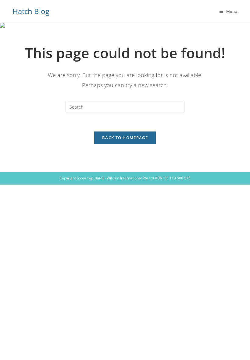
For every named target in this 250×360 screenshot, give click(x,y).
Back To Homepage (125, 137)
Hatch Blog (30, 11)
